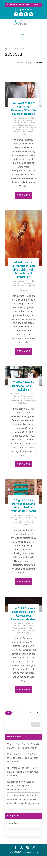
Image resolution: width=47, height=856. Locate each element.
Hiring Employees (17, 127)
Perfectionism (27, 520)
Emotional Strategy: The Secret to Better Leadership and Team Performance (23, 758)
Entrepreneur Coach (26, 125)
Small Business (27, 132)
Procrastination (17, 522)
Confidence (24, 123)
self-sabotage (23, 524)
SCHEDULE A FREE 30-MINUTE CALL (23, 4)
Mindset (33, 288)
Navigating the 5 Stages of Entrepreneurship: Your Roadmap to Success (20, 785)
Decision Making (18, 286)
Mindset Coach (23, 290)
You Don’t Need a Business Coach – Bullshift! (23, 386)
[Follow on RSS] (31, 14)
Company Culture (27, 628)
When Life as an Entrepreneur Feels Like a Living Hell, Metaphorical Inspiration (23, 269)
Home (20, 62)
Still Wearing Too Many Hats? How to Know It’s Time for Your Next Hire (22, 772)
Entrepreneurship (23, 288)
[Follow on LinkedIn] (26, 14)
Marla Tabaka (19, 118)
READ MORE (23, 195)
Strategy (23, 134)
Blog (28, 62)
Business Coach (20, 120)
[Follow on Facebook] (16, 14)
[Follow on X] (21, 14)
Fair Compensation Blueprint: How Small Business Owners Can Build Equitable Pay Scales (23, 799)
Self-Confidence (29, 522)
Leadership (29, 127)
